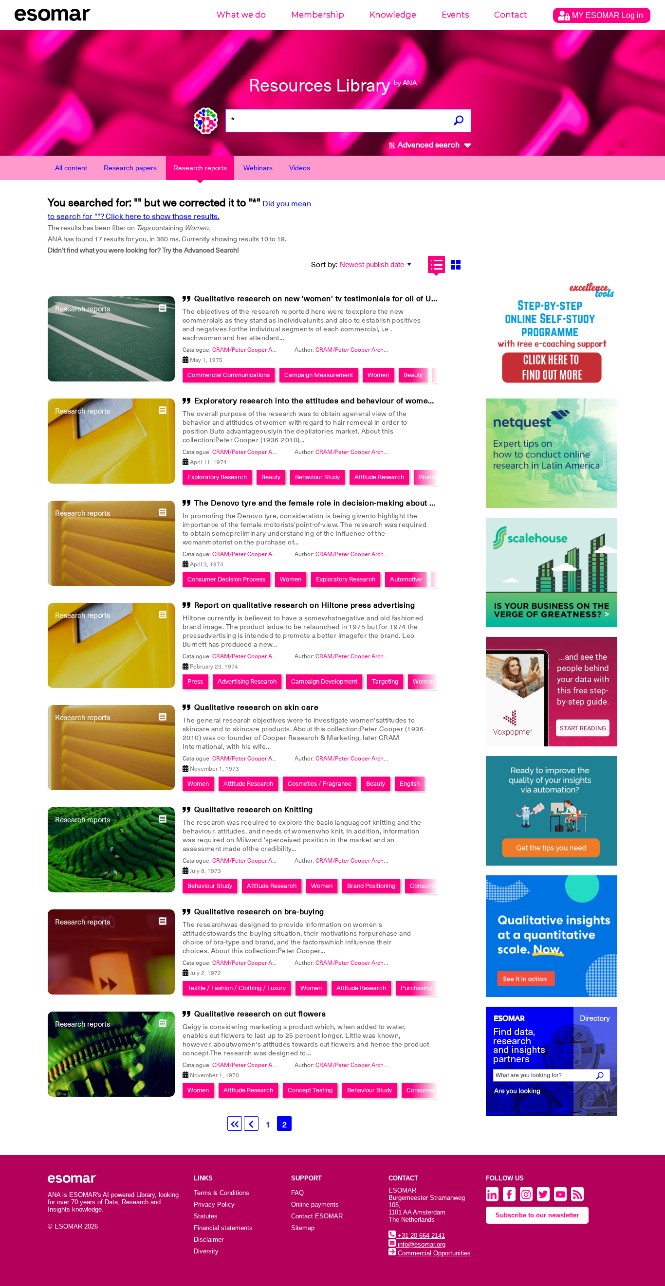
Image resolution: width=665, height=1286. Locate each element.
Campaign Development (324, 681)
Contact (510, 14)
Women (378, 375)
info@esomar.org (420, 1244)
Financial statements (223, 1228)
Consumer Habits (430, 1090)
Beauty (413, 375)
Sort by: (324, 265)
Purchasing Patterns (429, 988)
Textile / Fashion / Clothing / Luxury (236, 988)
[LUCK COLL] (551, 572)
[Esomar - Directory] (551, 1061)
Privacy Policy (214, 1204)
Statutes (206, 1216)
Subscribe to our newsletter (537, 1215)
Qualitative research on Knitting (253, 810)
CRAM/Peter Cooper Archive (353, 350)
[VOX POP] (551, 691)
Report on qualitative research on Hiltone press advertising (304, 605)
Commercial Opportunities (433, 1253)
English (410, 783)
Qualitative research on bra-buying (259, 912)
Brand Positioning (371, 886)
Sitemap (302, 1228)
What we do (241, 14)
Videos (299, 168)
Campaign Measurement (318, 375)
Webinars (258, 168)
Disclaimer (208, 1239)
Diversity (206, 1251)
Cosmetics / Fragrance (319, 783)
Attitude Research (379, 477)
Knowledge (392, 14)
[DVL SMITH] (551, 334)
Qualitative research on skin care (256, 707)
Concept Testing (310, 1090)
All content (71, 168)
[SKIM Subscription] (551, 811)
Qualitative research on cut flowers (260, 1014)
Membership (317, 14)
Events (455, 14)
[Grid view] (455, 264)
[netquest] (551, 453)
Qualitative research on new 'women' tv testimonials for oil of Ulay (318, 299)
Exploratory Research (217, 477)
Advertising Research (247, 681)
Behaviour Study (317, 477)
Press (195, 681)
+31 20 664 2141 (420, 1235)
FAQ (297, 1192)
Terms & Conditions (221, 1192)
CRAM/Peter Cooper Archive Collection (264, 350)
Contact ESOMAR (317, 1216)
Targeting (385, 681)
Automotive (406, 579)
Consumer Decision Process (226, 579)
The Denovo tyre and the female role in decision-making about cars (320, 503)
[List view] (436, 264)
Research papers (130, 168)
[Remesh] (551, 936)
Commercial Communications (228, 375)
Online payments (315, 1204)
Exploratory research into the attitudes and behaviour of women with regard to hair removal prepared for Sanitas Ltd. (413, 401)
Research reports (200, 168)
